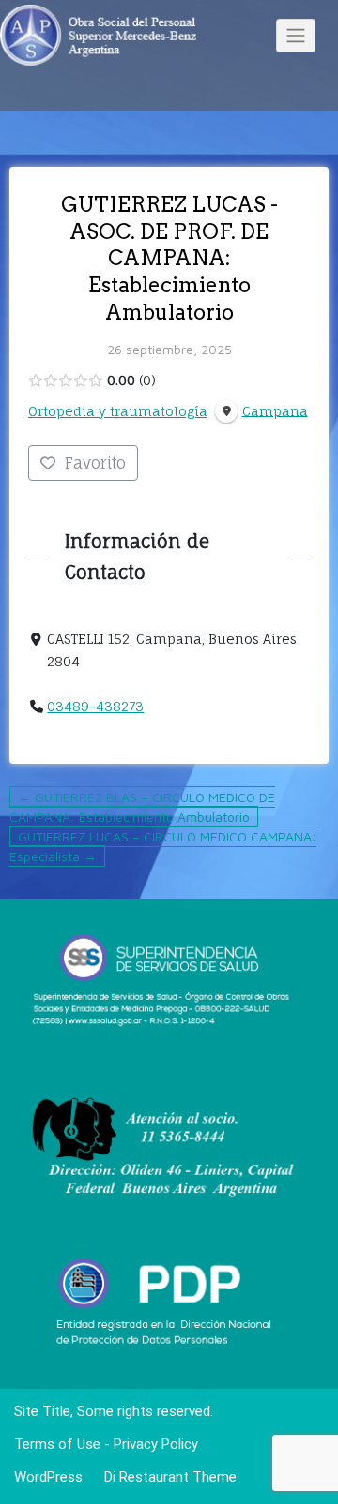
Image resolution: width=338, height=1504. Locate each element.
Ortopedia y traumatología (117, 411)
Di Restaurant (144, 1476)
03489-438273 (95, 706)
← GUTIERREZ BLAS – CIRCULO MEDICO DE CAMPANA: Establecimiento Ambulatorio (142, 807)
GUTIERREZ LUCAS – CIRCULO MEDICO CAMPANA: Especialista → (162, 846)
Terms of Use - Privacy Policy (106, 1444)
